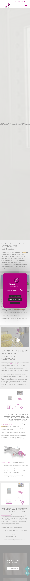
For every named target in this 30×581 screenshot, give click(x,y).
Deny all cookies (15, 299)
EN (15, 1)
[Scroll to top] (27, 577)
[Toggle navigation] (26, 5)
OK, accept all (15, 296)
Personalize (15, 303)
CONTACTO (20, 1)
